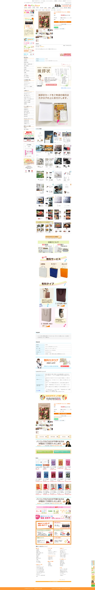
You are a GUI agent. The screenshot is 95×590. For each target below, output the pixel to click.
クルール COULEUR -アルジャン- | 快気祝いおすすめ (53, 479)
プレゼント (37, 560)
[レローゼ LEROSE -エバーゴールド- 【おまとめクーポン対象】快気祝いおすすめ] (68, 487)
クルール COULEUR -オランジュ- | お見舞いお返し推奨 (53, 467)
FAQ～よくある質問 (27, 100)
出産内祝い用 (62, 560)
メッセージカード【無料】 (28, 86)
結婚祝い (25, 69)
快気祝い (49, 562)
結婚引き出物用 (62, 562)
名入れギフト (38, 574)
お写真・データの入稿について (29, 98)
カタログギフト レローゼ (40, 566)
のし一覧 (49, 549)
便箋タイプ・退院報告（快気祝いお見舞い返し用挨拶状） (46, 467)
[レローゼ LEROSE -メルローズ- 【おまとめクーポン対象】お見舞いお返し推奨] (46, 487)
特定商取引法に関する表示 (63, 571)
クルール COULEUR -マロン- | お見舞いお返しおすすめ (39, 479)
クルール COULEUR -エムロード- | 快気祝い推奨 (68, 467)
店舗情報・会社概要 (27, 102)
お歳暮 (37, 559)
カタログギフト (38, 565)
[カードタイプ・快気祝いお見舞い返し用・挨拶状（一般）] (39, 462)
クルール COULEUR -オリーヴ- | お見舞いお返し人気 (46, 479)
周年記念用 (61, 565)
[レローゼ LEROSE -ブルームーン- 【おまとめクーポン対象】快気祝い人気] (60, 487)
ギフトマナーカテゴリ (68, 2)
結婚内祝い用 (62, 561)
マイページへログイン (63, 574)
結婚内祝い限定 (50, 558)
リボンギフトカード (39, 573)
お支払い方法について (27, 97)
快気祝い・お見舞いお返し (28, 64)
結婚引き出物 (38, 551)
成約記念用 (61, 564)
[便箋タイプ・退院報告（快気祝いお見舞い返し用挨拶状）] (46, 462)
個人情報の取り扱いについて (64, 572)
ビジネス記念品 (38, 562)
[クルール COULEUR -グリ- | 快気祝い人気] (60, 462)
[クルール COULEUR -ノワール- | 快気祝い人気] (68, 475)
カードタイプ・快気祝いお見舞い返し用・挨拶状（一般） (39, 467)
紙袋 (37, 576)
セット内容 (38, 390)
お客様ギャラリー (50, 559)
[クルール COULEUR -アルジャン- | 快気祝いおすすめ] (53, 475)
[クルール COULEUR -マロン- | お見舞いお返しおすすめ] (39, 475)
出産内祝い (37, 549)
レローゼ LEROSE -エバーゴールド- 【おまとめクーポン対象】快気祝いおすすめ (68, 492)
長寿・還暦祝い (38, 561)
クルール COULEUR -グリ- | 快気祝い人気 (60, 467)
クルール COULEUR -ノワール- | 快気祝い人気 (68, 479)
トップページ (63, 579)
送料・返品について (62, 551)
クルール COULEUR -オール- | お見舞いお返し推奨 (60, 479)
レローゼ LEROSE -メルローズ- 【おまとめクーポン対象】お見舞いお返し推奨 (46, 492)
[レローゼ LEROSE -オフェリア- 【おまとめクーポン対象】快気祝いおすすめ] (39, 487)
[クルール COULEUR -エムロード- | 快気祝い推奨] (68, 462)
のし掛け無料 (25, 44)
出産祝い (25, 67)
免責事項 (25, 103)
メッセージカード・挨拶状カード (52, 551)
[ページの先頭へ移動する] (53, 581)
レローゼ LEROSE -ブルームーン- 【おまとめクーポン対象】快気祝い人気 (60, 492)
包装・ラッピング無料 (26, 48)
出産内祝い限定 (50, 557)
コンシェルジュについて (63, 549)
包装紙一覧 (49, 550)
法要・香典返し (50, 565)
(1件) (61, 25)
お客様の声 (61, 575)
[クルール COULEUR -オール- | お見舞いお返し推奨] (60, 475)
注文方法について (62, 550)
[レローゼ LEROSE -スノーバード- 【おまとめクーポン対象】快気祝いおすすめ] (53, 487)
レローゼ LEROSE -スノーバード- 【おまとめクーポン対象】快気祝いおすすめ (53, 492)
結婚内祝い (37, 550)
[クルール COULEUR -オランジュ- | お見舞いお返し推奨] (53, 462)
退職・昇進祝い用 (62, 563)
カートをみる (62, 573)
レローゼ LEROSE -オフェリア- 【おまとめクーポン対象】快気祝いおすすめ (39, 492)
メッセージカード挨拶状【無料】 (40, 575)
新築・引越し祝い (38, 558)
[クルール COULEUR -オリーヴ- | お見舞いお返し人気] (46, 475)
